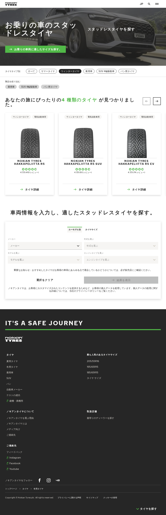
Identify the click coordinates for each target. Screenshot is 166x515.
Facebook (14, 463)
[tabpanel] (83, 266)
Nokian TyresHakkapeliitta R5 (29, 162)
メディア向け (13, 429)
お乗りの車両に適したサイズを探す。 (38, 49)
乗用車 (88, 71)
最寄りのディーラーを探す (100, 418)
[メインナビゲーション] (157, 4)
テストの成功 (13, 395)
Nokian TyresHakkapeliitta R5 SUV (83, 162)
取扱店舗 (92, 411)
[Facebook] (39, 480)
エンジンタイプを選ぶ (93, 253)
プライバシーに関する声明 (69, 497)
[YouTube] (57, 480)
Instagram (15, 457)
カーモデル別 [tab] (75, 229)
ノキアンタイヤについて (20, 411)
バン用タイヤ (127, 71)
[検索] (149, 4)
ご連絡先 (11, 434)
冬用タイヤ (12, 366)
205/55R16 (93, 361)
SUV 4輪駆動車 (106, 71)
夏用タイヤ (12, 361)
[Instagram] (48, 480)
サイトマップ (92, 497)
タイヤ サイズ (94, 378)
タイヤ (10, 354)
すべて (31, 71)
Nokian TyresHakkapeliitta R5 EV (136, 162)
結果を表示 (124, 280)
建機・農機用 (16, 400)
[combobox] (45, 246)
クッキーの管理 (110, 497)
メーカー (12, 239)
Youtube (14, 469)
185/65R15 (92, 372)
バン (8, 383)
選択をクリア (44, 279)
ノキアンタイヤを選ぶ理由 (20, 418)
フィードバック (14, 452)
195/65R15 (92, 366)
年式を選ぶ (89, 239)
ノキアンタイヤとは (16, 423)
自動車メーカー (14, 389)
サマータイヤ (48, 71)
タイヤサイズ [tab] (91, 229)
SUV (8, 378)
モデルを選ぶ (13, 253)
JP (141, 4)
